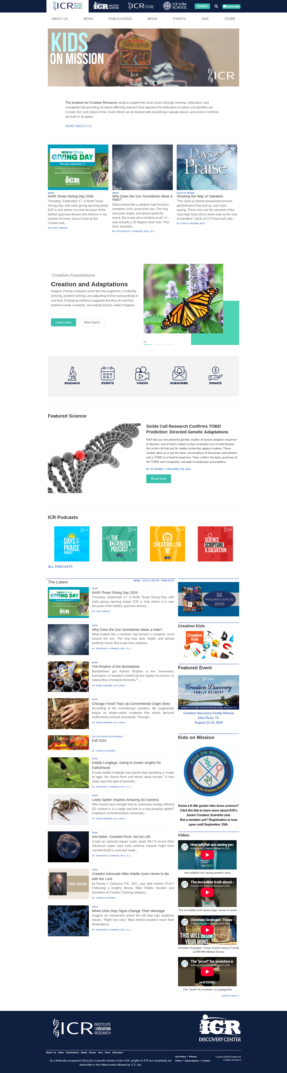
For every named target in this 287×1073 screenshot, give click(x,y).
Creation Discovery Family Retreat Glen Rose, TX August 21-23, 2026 (208, 717)
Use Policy (180, 1056)
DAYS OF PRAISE (185, 193)
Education (117, 1052)
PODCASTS (167, 580)
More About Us (78, 126)
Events (179, 19)
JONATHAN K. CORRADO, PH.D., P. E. (113, 648)
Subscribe (232, 6)
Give (205, 19)
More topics (92, 322)
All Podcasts (60, 566)
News (88, 19)
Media (152, 19)
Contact (206, 1061)
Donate (202, 6)
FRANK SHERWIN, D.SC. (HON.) (110, 686)
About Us (60, 19)
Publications (120, 19)
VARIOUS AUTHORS (105, 751)
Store (230, 19)
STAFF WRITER (103, 611)
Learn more (63, 322)
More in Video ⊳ (230, 996)
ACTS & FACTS (150, 580)
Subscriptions (192, 1061)
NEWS (51, 193)
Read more (158, 478)
